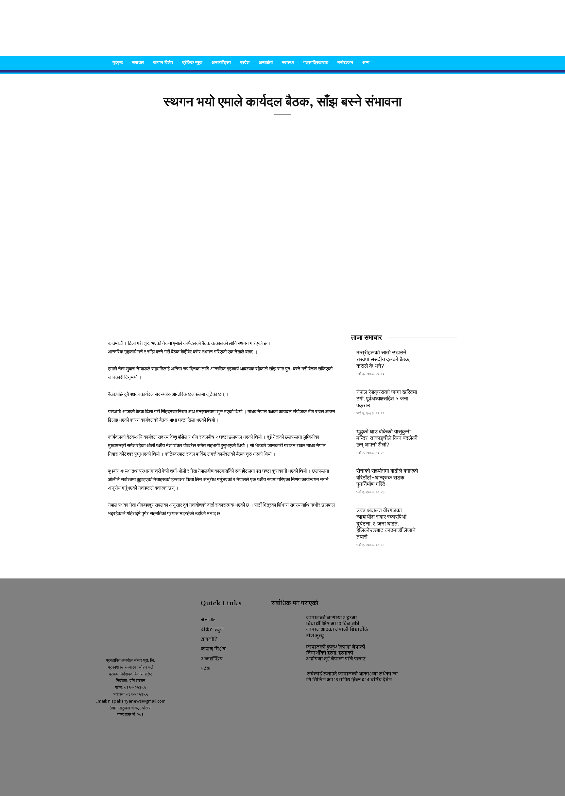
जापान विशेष (163, 62)
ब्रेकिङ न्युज (192, 62)
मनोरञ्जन (345, 62)
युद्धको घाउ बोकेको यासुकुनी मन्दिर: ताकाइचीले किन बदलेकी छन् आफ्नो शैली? (387, 438)
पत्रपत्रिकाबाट (315, 62)
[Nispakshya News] (283, 28)
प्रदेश (244, 62)
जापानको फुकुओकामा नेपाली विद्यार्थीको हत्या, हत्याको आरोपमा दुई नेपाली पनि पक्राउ (336, 653)
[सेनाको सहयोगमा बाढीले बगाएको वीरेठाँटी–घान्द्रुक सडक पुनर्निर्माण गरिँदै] (441, 476)
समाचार (138, 62)
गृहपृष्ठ (117, 62)
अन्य (365, 62)
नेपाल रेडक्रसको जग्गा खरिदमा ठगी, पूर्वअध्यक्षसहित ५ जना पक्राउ (386, 399)
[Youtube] (103, 732)
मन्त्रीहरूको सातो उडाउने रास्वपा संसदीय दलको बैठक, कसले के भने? (383, 359)
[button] (449, 63)
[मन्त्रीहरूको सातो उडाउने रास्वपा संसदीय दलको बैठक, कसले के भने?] (441, 358)
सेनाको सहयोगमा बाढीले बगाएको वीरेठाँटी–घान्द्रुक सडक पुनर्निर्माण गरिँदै (387, 477)
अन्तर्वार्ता (266, 62)
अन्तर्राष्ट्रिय (221, 62)
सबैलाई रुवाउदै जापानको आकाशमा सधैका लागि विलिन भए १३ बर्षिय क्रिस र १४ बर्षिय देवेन (352, 677)
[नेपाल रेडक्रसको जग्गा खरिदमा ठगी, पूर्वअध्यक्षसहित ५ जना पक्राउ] (441, 398)
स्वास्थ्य (288, 62)
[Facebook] (92, 732)
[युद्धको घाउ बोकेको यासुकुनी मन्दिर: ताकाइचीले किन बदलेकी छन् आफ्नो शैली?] (441, 437)
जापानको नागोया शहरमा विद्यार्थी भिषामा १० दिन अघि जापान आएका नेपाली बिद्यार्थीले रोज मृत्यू (337, 627)
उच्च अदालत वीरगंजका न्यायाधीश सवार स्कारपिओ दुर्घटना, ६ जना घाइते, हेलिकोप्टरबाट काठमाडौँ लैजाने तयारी (386, 523)
